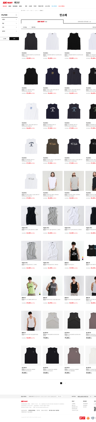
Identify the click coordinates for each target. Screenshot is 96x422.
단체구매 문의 (74, 408)
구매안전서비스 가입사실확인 (26, 412)
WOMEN (15, 6)
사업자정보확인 (24, 410)
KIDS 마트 (47, 6)
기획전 (34, 6)
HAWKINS (85, 403)
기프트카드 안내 (75, 410)
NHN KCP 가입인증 (88, 418)
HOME (23, 10)
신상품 (30, 6)
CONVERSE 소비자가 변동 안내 (83, 396)
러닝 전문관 (54, 6)
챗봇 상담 (59, 396)
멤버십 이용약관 (44, 410)
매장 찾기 (73, 405)
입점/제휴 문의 (75, 407)
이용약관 (38, 410)
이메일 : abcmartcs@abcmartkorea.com (40, 407)
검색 (14, 38)
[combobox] (33, 10)
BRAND (5, 6)
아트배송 (25, 27)
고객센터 (73, 403)
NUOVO (85, 406)
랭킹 (26, 6)
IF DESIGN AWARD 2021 (82, 418)
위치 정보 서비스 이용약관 (54, 410)
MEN (10, 6)
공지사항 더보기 (90, 396)
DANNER (85, 405)
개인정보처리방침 (31, 410)
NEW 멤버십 (61, 6)
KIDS (20, 6)
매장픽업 (33, 27)
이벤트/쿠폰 (40, 6)
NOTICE (74, 396)
